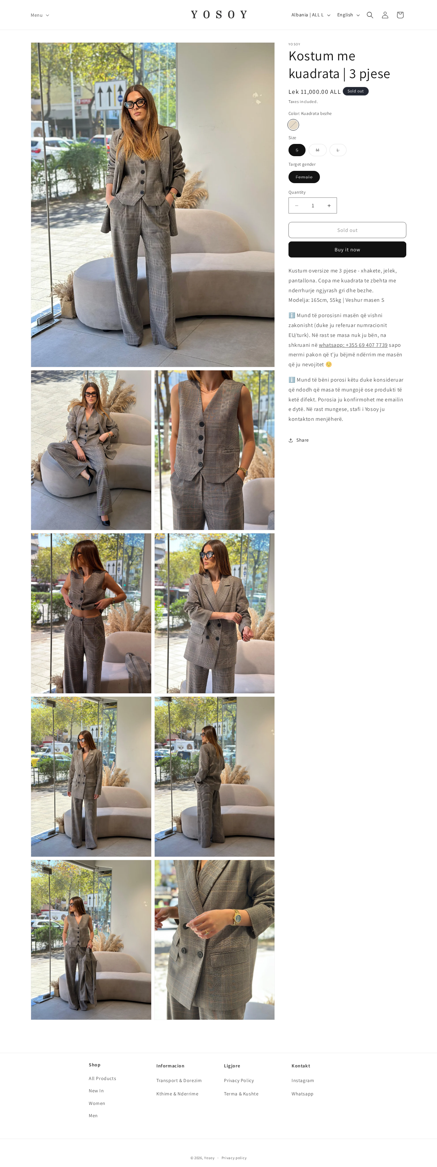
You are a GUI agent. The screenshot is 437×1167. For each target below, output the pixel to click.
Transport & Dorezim (179, 1080)
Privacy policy (234, 1157)
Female (308, 178)
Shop (94, 1065)
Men (93, 1115)
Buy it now (348, 249)
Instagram (303, 1080)
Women (97, 1103)
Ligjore (232, 1066)
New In (96, 1091)
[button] (39, 15)
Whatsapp (303, 1094)
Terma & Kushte (241, 1094)
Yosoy (209, 1157)
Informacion (170, 1066)
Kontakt (301, 1066)
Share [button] (302, 440)
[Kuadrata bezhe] (293, 125)
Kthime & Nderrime (177, 1094)
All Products (102, 1078)
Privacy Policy (239, 1080)
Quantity (297, 192)
